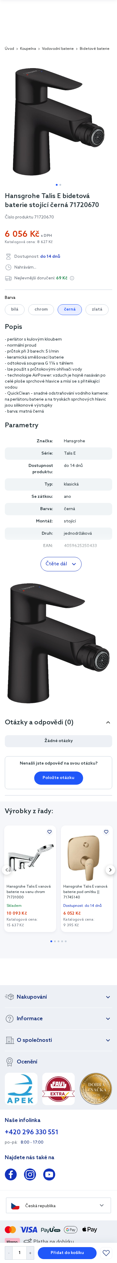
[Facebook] (11, 1175)
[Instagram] (30, 1175)
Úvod (9, 49)
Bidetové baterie (95, 49)
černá (70, 309)
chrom (41, 309)
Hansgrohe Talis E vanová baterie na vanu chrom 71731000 (29, 892)
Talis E (70, 453)
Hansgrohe (74, 441)
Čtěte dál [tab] (56, 564)
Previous (6, 870)
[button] (72, 278)
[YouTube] (49, 1175)
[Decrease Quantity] (8, 1253)
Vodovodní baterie (58, 49)
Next (110, 870)
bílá (14, 309)
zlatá (97, 309)
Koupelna (28, 49)
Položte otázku (58, 777)
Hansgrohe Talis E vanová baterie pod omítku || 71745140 (85, 892)
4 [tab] (62, 941)
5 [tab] (66, 941)
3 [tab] (58, 941)
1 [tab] (57, 185)
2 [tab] (60, 185)
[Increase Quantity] (30, 1253)
